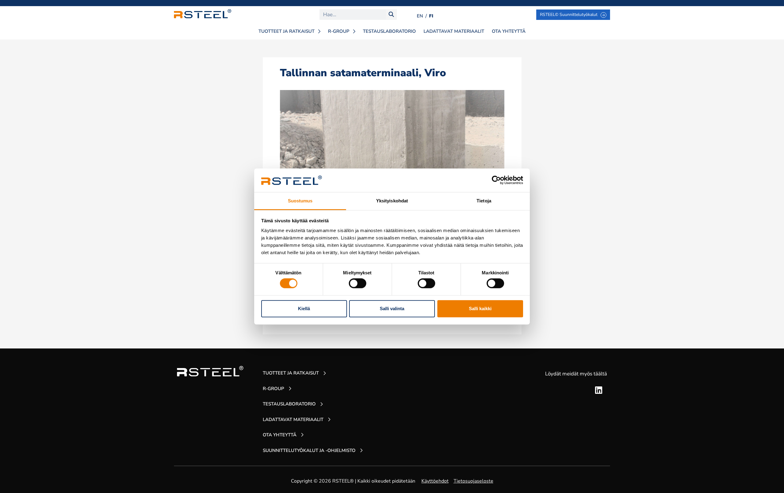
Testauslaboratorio (389, 31)
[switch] (357, 283)
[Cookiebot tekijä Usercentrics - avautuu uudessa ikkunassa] (496, 180)
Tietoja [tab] (484, 200)
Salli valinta (392, 308)
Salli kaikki (480, 308)
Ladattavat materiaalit (454, 31)
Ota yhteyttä (509, 31)
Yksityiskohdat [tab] (392, 200)
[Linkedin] (598, 390)
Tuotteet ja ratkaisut (286, 31)
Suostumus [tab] (300, 200)
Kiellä (304, 308)
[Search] (391, 14)
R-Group (338, 31)
